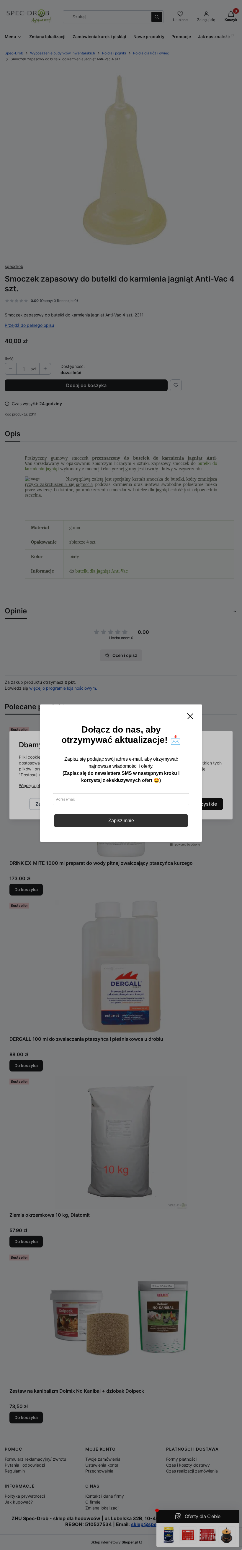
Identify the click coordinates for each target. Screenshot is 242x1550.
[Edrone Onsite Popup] (121, 775)
